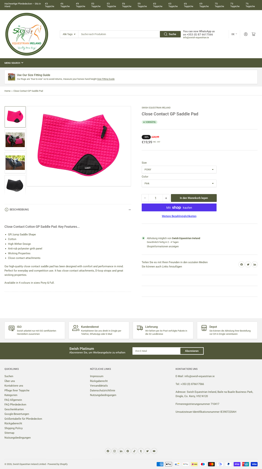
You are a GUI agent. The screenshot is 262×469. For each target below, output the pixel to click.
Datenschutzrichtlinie (102, 390)
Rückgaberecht (13, 423)
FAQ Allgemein (13, 400)
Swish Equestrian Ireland (156, 107)
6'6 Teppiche (188, 5)
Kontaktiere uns (13, 385)
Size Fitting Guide (106, 79)
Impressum (96, 376)
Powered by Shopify (58, 464)
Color (145, 176)
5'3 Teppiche (111, 5)
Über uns (9, 381)
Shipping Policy (13, 428)
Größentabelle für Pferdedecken (23, 418)
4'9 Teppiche (80, 5)
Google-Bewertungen (16, 414)
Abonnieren (192, 351)
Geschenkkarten (14, 409)
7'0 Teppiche (219, 5)
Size (144, 163)
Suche (172, 34)
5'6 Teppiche (126, 5)
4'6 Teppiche (65, 5)
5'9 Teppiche (142, 5)
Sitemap (9, 432)
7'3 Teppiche (235, 5)
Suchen (8, 376)
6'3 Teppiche (173, 5)
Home (7, 91)
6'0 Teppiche (157, 5)
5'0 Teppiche (96, 5)
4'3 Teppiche (49, 5)
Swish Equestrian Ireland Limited (29, 464)
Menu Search (12, 63)
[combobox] (129, 34)
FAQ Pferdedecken (15, 404)
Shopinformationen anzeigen (163, 246)
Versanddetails (99, 385)
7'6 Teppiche (250, 5)
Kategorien (10, 395)
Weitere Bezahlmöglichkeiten (179, 216)
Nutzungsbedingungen (17, 437)
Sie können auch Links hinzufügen (162, 266)
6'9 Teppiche (204, 5)
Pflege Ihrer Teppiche (16, 390)
